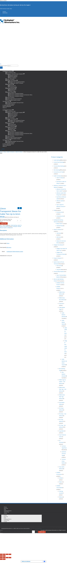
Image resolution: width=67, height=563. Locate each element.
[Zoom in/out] (1, 554)
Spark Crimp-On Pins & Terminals (14, 98)
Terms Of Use (6, 512)
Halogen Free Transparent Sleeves (17, 81)
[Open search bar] (0, 64)
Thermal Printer (6, 101)
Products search (3, 65)
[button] (13, 71)
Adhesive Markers (13, 76)
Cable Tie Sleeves (11, 79)
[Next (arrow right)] (4, 556)
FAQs (5, 509)
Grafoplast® (10, 227)
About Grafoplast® (7, 106)
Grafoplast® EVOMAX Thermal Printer (15, 102)
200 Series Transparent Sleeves (16, 96)
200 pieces (9, 247)
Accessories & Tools (11, 72)
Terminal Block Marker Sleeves (13, 100)
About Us (5, 107)
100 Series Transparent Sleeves (16, 93)
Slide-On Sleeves (10, 92)
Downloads (5, 12)
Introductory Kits (13, 87)
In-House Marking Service (8, 105)
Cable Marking (14, 225)
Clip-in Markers (13, 77)
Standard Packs (13, 89)
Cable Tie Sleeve (18, 151)
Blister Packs (12, 91)
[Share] (7, 554)
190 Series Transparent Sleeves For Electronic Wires (21, 94)
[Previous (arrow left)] (1, 556)
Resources (6, 508)
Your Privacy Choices (37, 561)
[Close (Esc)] (10, 554)
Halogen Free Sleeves (11, 80)
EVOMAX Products (11, 104)
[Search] (1, 67)
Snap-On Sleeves (10, 97)
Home (1, 151)
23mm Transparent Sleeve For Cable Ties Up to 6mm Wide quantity (15, 531)
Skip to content (3, 0)
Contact (4, 11)
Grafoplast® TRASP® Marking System (15, 251)
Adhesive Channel (13, 75)
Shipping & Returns (7, 510)
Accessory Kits (13, 85)
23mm (8, 243)
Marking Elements (11, 88)
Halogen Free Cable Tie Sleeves (16, 83)
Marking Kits (9, 84)
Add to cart (3, 223)
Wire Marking (6, 226)
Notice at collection (26, 561)
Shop (5, 151)
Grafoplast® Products (7, 71)
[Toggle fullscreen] (4, 554)
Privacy (5, 507)
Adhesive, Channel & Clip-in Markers (15, 74)
